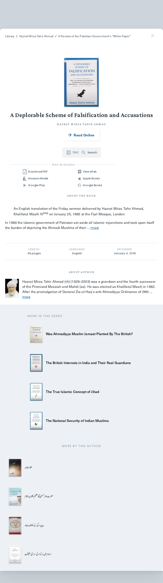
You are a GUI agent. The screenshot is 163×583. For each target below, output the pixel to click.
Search (92, 152)
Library (9, 36)
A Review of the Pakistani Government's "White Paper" (94, 36)
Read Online (84, 135)
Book (91, 195)
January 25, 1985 (67, 213)
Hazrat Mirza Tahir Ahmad (36, 36)
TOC (75, 152)
